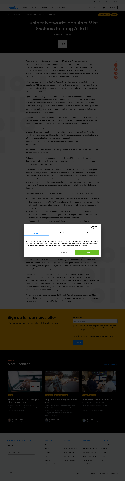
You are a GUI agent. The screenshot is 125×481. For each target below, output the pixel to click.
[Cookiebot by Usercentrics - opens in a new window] (91, 227)
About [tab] (88, 233)
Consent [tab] (36, 233)
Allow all (87, 252)
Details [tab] (62, 233)
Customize (61, 252)
